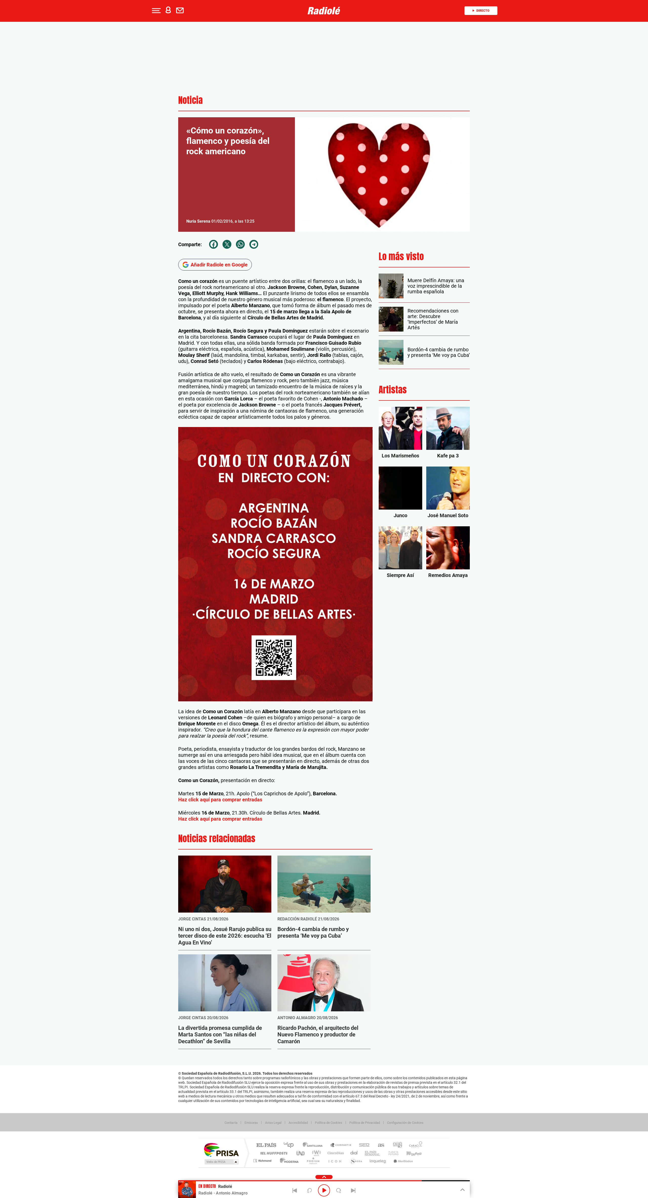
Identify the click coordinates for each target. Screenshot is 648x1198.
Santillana (314, 1145)
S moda (355, 1160)
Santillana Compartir (341, 1145)
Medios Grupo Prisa (221, 1162)
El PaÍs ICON (335, 1160)
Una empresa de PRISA (221, 1149)
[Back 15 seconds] (309, 1190)
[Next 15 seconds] (339, 1190)
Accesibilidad (298, 1123)
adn (395, 1145)
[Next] (353, 1190)
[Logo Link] (324, 11)
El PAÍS (266, 1145)
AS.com (379, 1145)
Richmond (263, 1160)
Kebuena (409, 1153)
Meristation (402, 1160)
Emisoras (251, 1123)
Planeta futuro (391, 1153)
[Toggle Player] (462, 1190)
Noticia (190, 100)
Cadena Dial (354, 1153)
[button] (156, 10)
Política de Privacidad (364, 1123)
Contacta (231, 1123)
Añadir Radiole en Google (219, 265)
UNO (301, 1153)
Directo (482, 10)
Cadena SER (362, 1145)
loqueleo (378, 1160)
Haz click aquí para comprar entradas (220, 800)
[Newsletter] (181, 10)
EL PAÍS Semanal (372, 1153)
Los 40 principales (290, 1145)
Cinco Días (334, 1153)
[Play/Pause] (324, 1190)
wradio (315, 1153)
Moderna (288, 1160)
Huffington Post (273, 1153)
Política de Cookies (328, 1123)
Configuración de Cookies (405, 1123)
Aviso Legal (273, 1123)
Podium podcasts (313, 1160)
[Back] (295, 1190)
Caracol (414, 1145)
